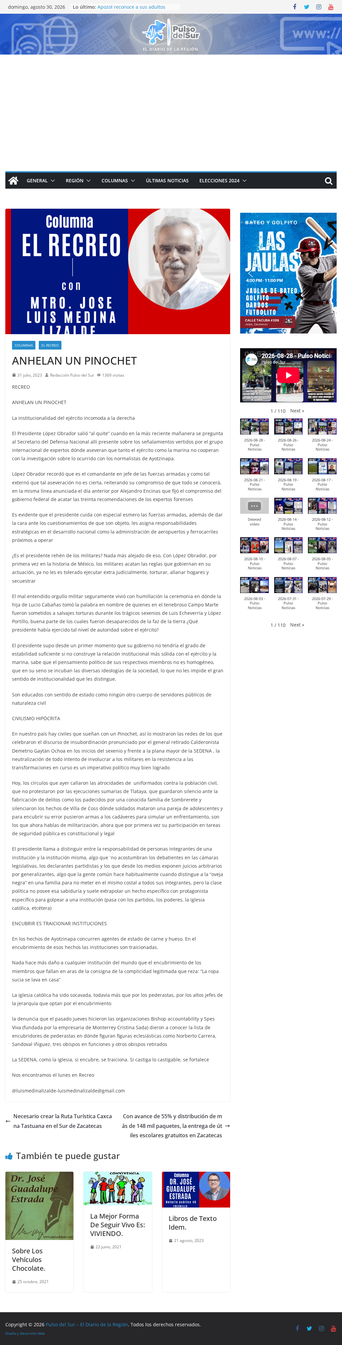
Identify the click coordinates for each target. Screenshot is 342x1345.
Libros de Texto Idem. (193, 1223)
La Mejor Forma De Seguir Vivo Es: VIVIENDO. (117, 1225)
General (37, 180)
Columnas (115, 180)
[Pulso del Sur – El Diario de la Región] (171, 18)
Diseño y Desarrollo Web (25, 1333)
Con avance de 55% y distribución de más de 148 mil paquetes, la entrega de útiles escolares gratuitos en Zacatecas (172, 1126)
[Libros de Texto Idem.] (196, 1176)
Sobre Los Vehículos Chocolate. (28, 1259)
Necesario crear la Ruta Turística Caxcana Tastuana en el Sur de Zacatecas (62, 1121)
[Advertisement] (171, 105)
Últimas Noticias (167, 180)
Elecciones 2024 (219, 180)
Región (74, 180)
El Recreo (50, 345)
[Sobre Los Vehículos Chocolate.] (39, 1176)
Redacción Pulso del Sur (72, 375)
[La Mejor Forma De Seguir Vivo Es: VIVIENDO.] (117, 1176)
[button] (51, 180)
